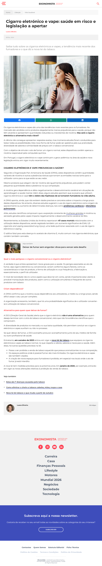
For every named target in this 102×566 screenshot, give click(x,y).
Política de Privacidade (71, 552)
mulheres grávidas (74, 213)
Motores (51, 475)
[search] (98, 3)
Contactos (26, 547)
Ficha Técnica (73, 547)
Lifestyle (18, 12)
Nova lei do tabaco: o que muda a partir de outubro (29, 393)
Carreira (51, 456)
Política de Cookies (29, 552)
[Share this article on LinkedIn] (82, 120)
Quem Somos (39, 547)
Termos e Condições (49, 552)
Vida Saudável (30, 12)
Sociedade (51, 489)
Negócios (51, 484)
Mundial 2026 (51, 480)
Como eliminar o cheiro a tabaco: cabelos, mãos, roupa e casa (34, 387)
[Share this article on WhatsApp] (50, 120)
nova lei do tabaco (60, 340)
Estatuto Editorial (56, 547)
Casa (51, 461)
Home (8, 12)
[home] (51, 4)
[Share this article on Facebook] (19, 120)
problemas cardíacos (74, 206)
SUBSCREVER (51, 529)
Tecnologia (51, 494)
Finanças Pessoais (51, 466)
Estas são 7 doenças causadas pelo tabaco (25, 382)
